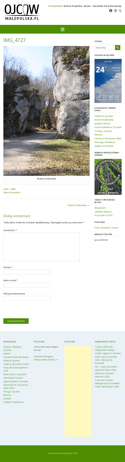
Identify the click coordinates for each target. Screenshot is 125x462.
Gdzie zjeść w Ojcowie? (14, 374)
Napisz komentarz (12, 192)
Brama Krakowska (79, 205)
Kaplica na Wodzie (104, 145)
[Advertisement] (77, 391)
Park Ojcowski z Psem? (107, 227)
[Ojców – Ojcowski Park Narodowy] (21, 12)
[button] (62, 29)
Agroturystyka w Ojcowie (15, 381)
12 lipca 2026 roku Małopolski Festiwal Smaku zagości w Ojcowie (108, 350)
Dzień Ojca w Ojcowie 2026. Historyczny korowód (106, 360)
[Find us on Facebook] (110, 11)
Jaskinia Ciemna (102, 123)
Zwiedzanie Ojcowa (13, 377)
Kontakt (7, 398)
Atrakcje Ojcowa (11, 360)
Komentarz (10, 230)
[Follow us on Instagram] (115, 11)
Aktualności (100, 207)
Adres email (10, 280)
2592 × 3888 (9, 189)
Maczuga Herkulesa (105, 142)
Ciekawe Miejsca (103, 211)
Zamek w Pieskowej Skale (108, 138)
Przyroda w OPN (103, 215)
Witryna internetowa (14, 293)
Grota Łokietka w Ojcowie (108, 127)
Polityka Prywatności (13, 402)
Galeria (6, 353)
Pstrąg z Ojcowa (103, 130)
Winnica (98, 134)
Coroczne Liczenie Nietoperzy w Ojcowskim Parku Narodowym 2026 (107, 383)
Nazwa (7, 267)
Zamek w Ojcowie (104, 115)
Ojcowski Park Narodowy (15, 357)
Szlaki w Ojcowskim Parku (16, 364)
